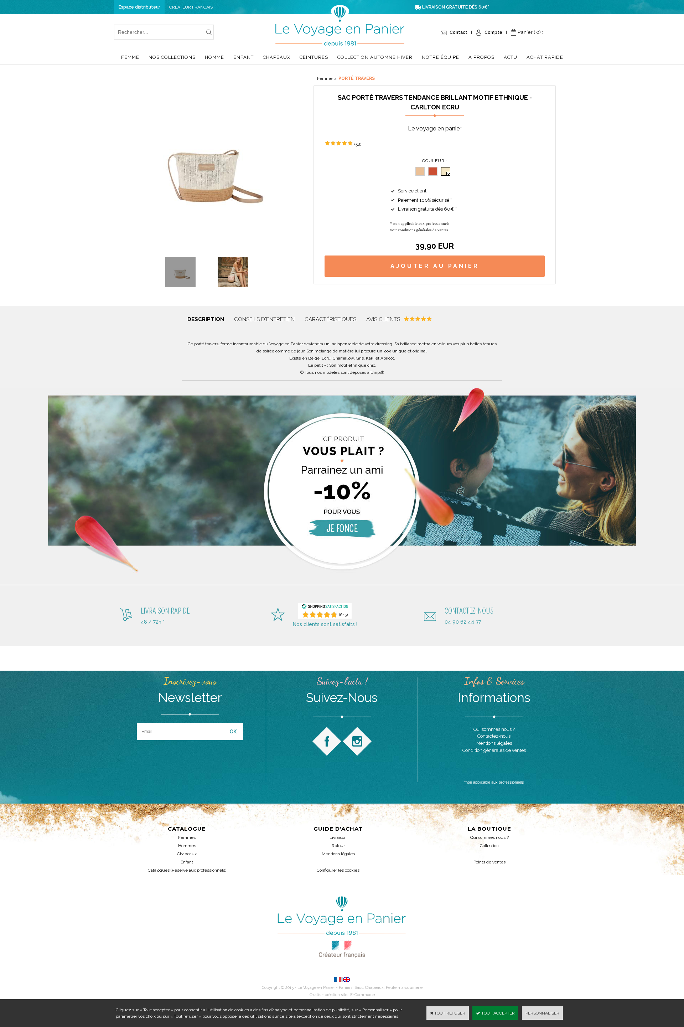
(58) (357, 144)
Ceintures (314, 57)
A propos (481, 57)
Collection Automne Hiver (375, 57)
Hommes (187, 845)
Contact (458, 32)
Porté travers (356, 78)
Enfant (243, 57)
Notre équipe (440, 57)
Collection (489, 845)
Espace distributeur (139, 7)
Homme (214, 57)
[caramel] (432, 171)
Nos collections (172, 57)
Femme (130, 57)
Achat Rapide (545, 57)
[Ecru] (445, 171)
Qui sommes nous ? (489, 837)
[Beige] (420, 171)
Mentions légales (338, 853)
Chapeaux (276, 57)
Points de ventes (489, 862)
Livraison (338, 837)
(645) (343, 615)
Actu (510, 57)
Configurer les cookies (338, 870)
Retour (338, 845)
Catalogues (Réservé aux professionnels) (187, 870)
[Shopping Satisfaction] (325, 607)
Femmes (187, 837)
